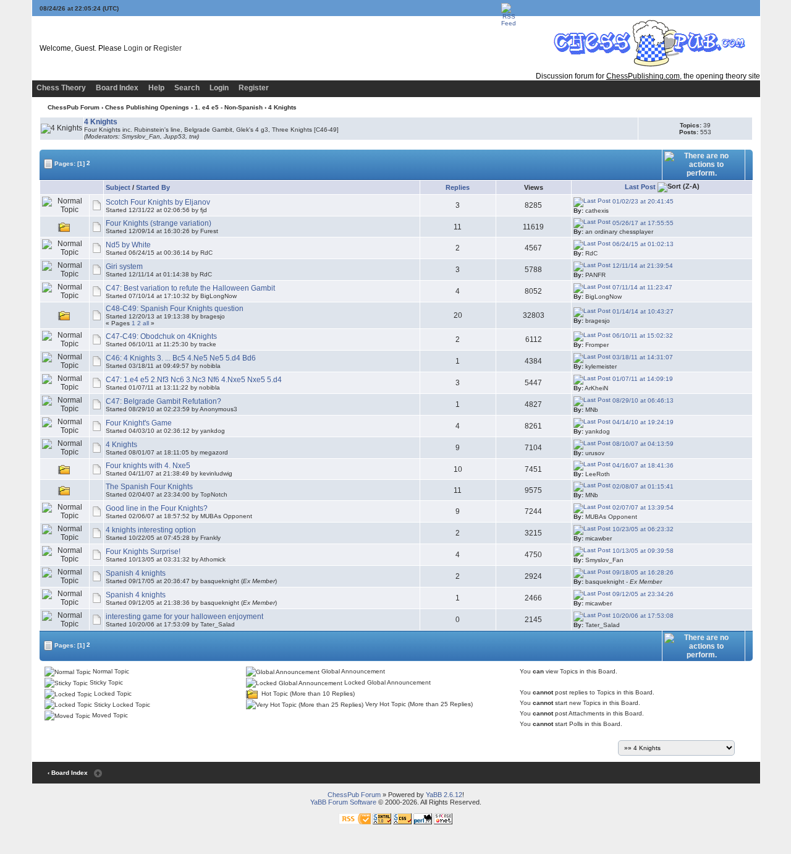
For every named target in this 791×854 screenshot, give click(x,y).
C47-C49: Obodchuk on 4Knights (161, 336)
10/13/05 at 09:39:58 (642, 550)
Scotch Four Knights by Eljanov (158, 202)
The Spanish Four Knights (149, 486)
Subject (118, 187)
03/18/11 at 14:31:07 (642, 357)
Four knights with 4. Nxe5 (148, 465)
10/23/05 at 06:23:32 (642, 529)
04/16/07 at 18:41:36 (642, 465)
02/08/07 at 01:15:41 (642, 486)
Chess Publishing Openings (147, 107)
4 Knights (121, 444)
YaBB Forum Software (343, 802)
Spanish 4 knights (136, 573)
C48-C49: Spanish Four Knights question (174, 308)
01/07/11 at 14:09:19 (642, 378)
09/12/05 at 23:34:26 (642, 594)
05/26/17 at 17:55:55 (642, 223)
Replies (458, 187)
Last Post (640, 186)
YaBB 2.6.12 (444, 794)
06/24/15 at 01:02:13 (642, 244)
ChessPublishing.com (643, 76)
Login (133, 48)
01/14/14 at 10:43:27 (642, 311)
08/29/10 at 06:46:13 (642, 400)
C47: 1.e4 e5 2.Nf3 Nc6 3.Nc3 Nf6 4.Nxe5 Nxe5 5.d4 (194, 379)
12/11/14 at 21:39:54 (642, 265)
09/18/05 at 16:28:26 (642, 572)
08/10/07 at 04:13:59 (642, 443)
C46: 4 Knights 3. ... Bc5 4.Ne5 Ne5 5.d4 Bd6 (181, 358)
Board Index (117, 87)
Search (187, 87)
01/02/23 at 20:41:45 (642, 201)
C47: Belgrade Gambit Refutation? (163, 401)
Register (167, 48)
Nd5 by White (128, 245)
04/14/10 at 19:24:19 (642, 422)
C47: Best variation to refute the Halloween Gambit (190, 288)
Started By (153, 187)
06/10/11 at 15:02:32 (642, 335)
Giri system (124, 266)
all (146, 323)
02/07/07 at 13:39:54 (642, 507)
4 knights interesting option (151, 530)
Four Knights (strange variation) (158, 223)
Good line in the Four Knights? (157, 508)
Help (156, 87)
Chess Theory (61, 87)
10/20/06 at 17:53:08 (642, 615)
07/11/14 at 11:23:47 (641, 287)
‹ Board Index (68, 772)
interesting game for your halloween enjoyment (184, 616)
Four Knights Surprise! (143, 551)
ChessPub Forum (73, 107)
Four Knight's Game (139, 423)
